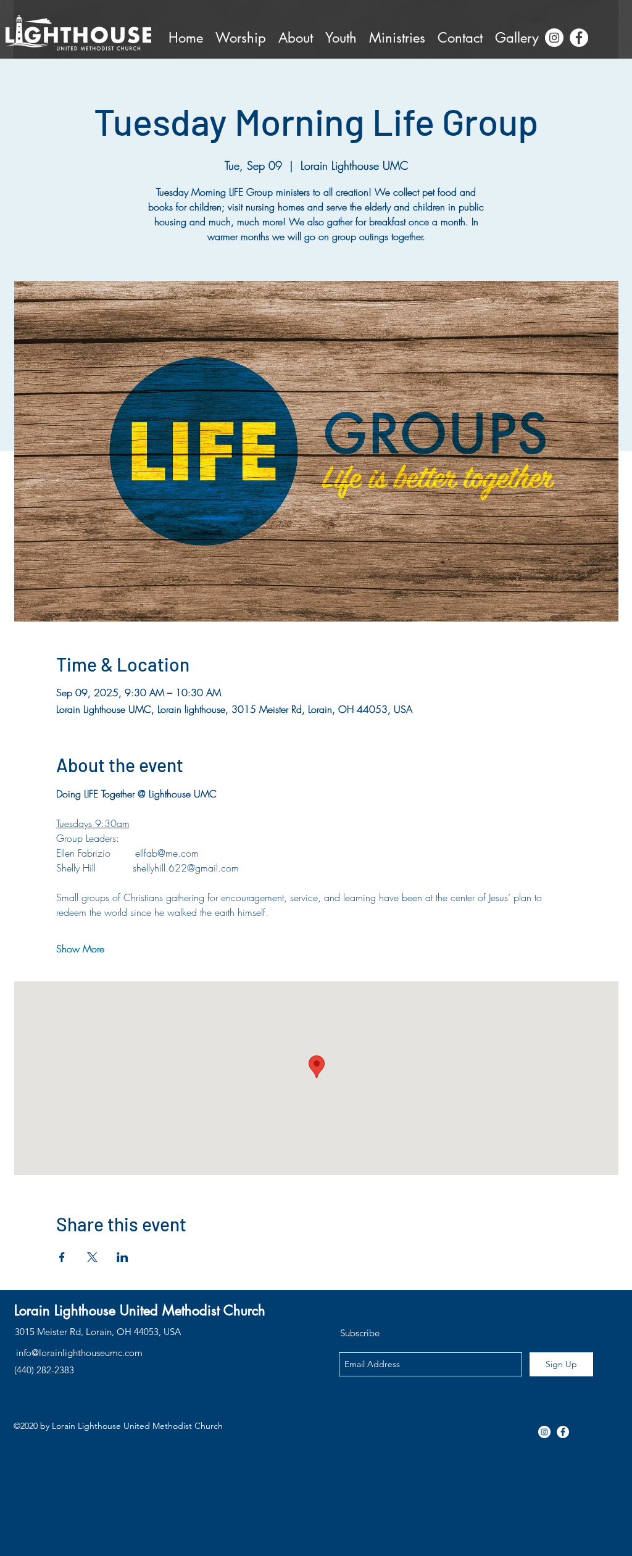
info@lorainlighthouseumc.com (79, 1352)
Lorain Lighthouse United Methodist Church (139, 1310)
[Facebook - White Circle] (579, 37)
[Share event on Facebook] (62, 1257)
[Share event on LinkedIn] (122, 1257)
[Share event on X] (92, 1257)
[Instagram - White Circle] (554, 37)
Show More (80, 948)
